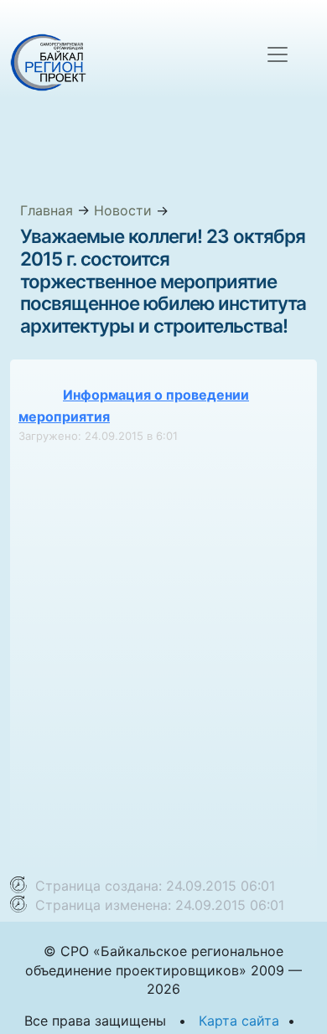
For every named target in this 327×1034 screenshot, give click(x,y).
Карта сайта (239, 1020)
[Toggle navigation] (277, 54)
